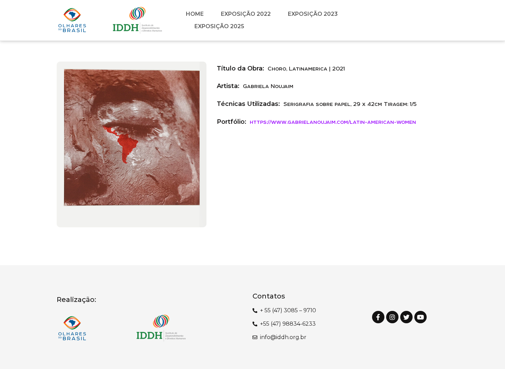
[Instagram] (392, 317)
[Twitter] (406, 317)
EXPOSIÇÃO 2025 (219, 26)
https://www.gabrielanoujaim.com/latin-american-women (333, 122)
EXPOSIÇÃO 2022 (246, 14)
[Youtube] (420, 317)
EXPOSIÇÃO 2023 (313, 14)
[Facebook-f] (378, 317)
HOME (195, 14)
